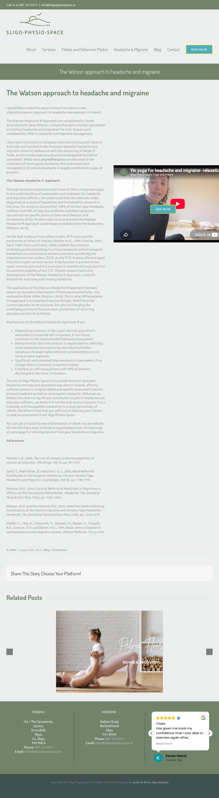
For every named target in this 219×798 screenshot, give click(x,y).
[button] (209, 733)
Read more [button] (164, 744)
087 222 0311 (28, 5)
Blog (46, 550)
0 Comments (59, 550)
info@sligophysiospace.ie (58, 5)
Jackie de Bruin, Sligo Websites (150, 782)
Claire (13, 550)
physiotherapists (53, 159)
